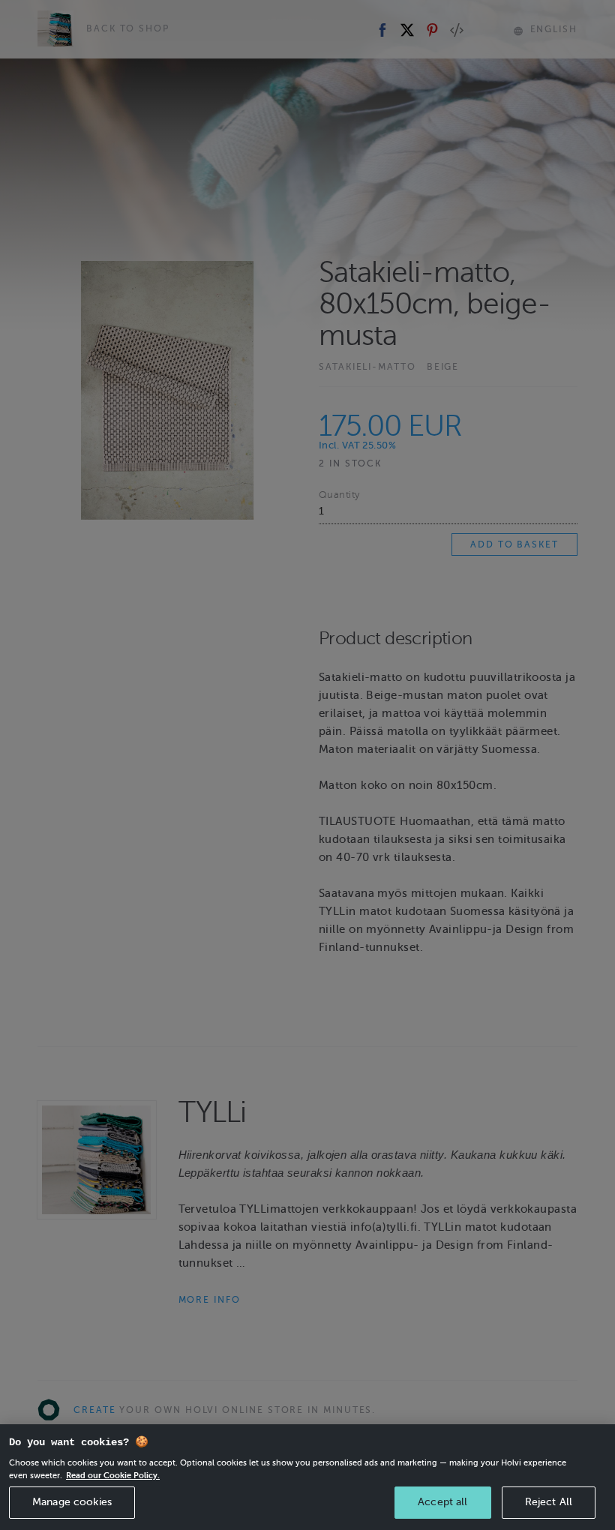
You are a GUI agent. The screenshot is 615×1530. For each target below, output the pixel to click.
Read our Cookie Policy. (113, 1475)
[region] (307, 1477)
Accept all (442, 1502)
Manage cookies (72, 1502)
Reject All (548, 1502)
